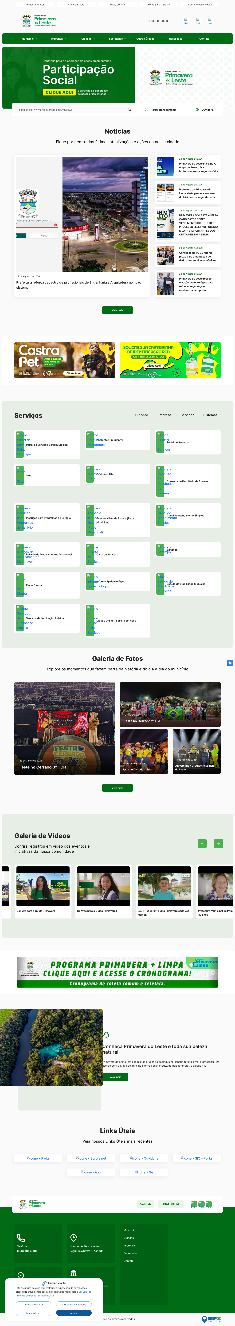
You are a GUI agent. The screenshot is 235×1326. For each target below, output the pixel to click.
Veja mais (117, 310)
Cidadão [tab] (141, 415)
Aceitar (74, 1313)
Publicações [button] (175, 38)
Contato (129, 1260)
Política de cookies (33, 1304)
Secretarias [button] (116, 38)
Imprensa (129, 1245)
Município (129, 1230)
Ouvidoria (145, 1204)
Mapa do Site (117, 4)
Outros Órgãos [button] (145, 38)
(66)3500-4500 (158, 21)
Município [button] (28, 38)
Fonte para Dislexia (159, 4)
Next (218, 843)
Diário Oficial (171, 1204)
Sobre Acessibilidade (200, 4)
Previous (202, 843)
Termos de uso (33, 1313)
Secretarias (130, 1253)
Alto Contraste (76, 4)
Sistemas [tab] (210, 415)
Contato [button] (204, 38)
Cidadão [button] (86, 38)
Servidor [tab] (187, 415)
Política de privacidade (74, 1304)
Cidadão (129, 1237)
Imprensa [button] (57, 38)
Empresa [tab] (164, 415)
